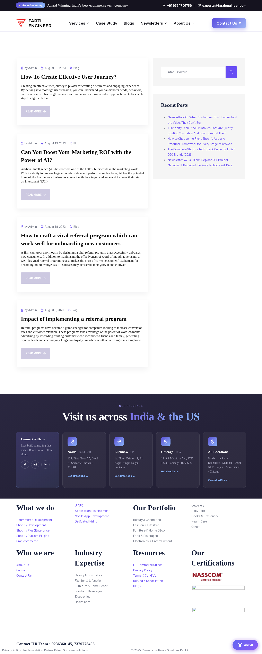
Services (77, 23)
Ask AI (248, 644)
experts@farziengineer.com (224, 5)
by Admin (31, 68)
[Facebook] (25, 464)
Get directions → (78, 475)
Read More (34, 111)
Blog (76, 68)
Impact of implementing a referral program (73, 319)
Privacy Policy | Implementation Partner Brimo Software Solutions (45, 650)
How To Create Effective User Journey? (69, 77)
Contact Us (227, 23)
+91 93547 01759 (179, 5)
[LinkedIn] (45, 464)
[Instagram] (35, 464)
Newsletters (152, 23)
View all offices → (219, 480)
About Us (182, 23)
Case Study (106, 23)
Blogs (129, 23)
